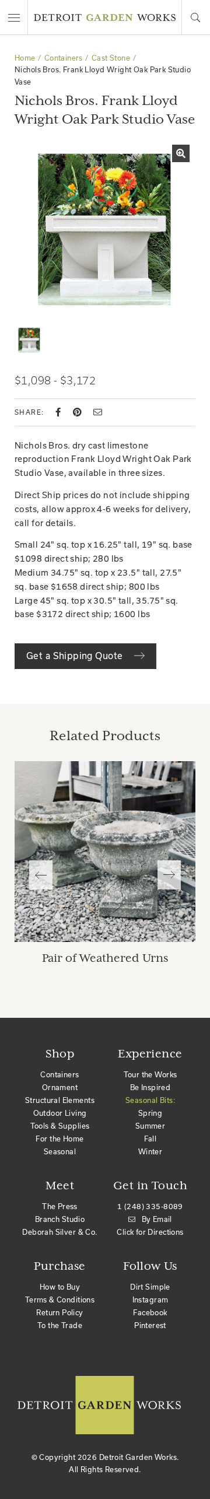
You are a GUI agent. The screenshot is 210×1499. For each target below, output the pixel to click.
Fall (150, 1139)
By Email (157, 1219)
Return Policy (59, 1312)
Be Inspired (150, 1087)
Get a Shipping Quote (75, 656)
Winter (150, 1151)
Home (25, 58)
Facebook (150, 1312)
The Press (60, 1206)
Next (169, 874)
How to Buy (60, 1287)
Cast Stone (111, 58)
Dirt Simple (150, 1287)
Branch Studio (60, 1219)
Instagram (150, 1300)
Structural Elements (59, 1100)
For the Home (59, 1139)
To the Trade (59, 1325)
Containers (63, 58)
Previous (40, 874)
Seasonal (60, 1151)
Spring (150, 1113)
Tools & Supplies (60, 1126)
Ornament (60, 1087)
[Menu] (14, 17)
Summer (150, 1126)
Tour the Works (150, 1074)
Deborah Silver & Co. (59, 1232)
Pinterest (150, 1325)
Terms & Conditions (60, 1300)
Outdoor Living (60, 1113)
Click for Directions (150, 1232)
